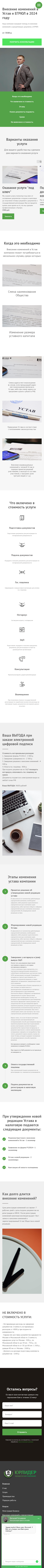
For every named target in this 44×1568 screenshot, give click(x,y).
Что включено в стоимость (22, 101)
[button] (22, 42)
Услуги (4, 1492)
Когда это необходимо (22, 96)
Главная (6, 1484)
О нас (4, 1488)
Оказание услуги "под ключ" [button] (18, 190)
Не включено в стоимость (22, 122)
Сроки (22, 117)
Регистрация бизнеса (10, 1511)
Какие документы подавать (22, 112)
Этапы (22, 106)
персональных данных (25, 1442)
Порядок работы (9, 1500)
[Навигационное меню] (38, 5)
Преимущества (8, 1496)
